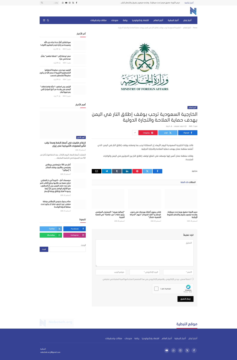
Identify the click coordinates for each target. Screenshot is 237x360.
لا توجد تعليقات (179, 126)
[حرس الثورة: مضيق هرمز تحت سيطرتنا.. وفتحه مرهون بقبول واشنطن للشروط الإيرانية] (181, 199)
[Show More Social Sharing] (135, 132)
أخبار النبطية (173, 20)
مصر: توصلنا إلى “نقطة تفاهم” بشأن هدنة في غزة (56, 57)
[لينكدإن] (207, 166)
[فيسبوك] (207, 152)
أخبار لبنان (187, 20)
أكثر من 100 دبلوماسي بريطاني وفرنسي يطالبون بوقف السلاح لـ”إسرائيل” (58, 167)
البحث (83, 245)
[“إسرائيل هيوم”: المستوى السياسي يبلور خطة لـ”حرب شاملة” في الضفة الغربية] (108, 199)
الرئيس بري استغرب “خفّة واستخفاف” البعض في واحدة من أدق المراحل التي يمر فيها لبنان (55, 89)
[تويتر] (207, 159)
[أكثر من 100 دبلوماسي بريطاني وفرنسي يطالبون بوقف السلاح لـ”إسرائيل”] (79, 168)
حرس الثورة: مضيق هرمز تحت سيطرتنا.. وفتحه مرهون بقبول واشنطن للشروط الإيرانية (149, 3)
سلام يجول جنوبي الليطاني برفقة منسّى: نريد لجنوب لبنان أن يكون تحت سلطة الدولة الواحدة (56, 204)
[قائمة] (44, 20)
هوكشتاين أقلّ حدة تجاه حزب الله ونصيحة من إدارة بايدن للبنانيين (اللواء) (55, 43)
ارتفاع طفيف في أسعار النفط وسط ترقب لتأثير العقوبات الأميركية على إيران (65, 144)
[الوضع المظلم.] (48, 20)
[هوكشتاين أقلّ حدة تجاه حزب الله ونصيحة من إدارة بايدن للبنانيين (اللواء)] (79, 45)
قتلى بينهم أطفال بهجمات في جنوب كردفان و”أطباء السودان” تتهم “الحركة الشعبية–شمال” (145, 214)
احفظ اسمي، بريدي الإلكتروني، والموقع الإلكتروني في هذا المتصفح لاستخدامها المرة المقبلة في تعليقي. (146, 279)
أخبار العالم (158, 20)
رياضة (125, 20)
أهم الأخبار (81, 137)
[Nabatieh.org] (193, 10)
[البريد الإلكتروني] (207, 179)
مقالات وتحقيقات (98, 20)
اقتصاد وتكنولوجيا (140, 20)
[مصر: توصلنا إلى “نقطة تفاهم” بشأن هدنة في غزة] (79, 59)
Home (195, 28)
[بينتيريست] (207, 172)
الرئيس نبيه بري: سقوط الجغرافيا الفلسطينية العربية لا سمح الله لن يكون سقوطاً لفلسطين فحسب (55, 73)
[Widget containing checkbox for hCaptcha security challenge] (173, 288)
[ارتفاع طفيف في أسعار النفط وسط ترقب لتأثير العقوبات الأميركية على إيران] (63, 125)
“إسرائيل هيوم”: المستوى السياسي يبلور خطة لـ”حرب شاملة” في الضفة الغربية (110, 214)
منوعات (114, 20)
